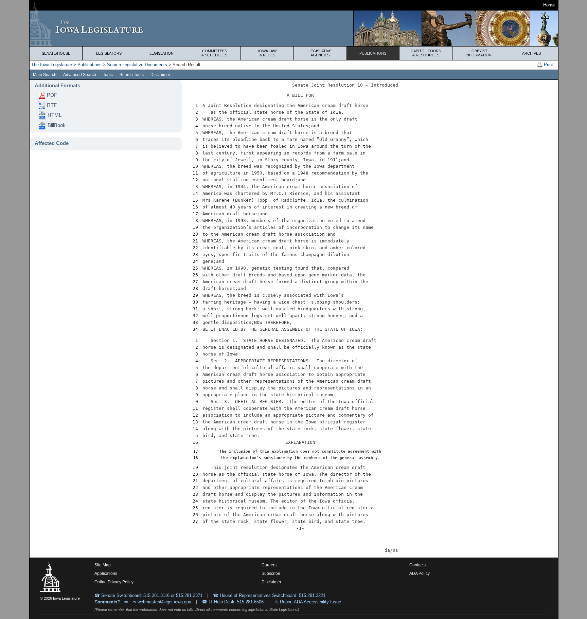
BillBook (56, 125)
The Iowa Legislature (51, 64)
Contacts (417, 565)
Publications (372, 53)
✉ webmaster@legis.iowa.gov (161, 601)
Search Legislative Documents (137, 64)
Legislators (109, 53)
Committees (214, 53)
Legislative (320, 53)
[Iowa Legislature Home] (294, 28)
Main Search (44, 74)
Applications (105, 573)
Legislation (161, 53)
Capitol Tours (426, 53)
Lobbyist (478, 53)
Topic (108, 74)
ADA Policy (419, 573)
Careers (269, 565)
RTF (51, 105)
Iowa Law (267, 53)
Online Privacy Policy (114, 582)
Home (549, 4)
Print (547, 64)
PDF (51, 95)
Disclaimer (160, 74)
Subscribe (271, 573)
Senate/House (56, 53)
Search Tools (132, 74)
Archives (531, 53)
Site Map (102, 565)
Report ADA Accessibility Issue (310, 601)
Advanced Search (79, 74)
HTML (53, 115)
